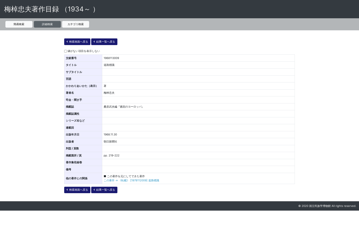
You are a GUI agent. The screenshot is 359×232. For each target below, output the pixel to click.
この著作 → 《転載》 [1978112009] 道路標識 (131, 180)
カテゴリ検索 (76, 24)
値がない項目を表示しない (84, 51)
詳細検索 (47, 24)
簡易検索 (19, 24)
